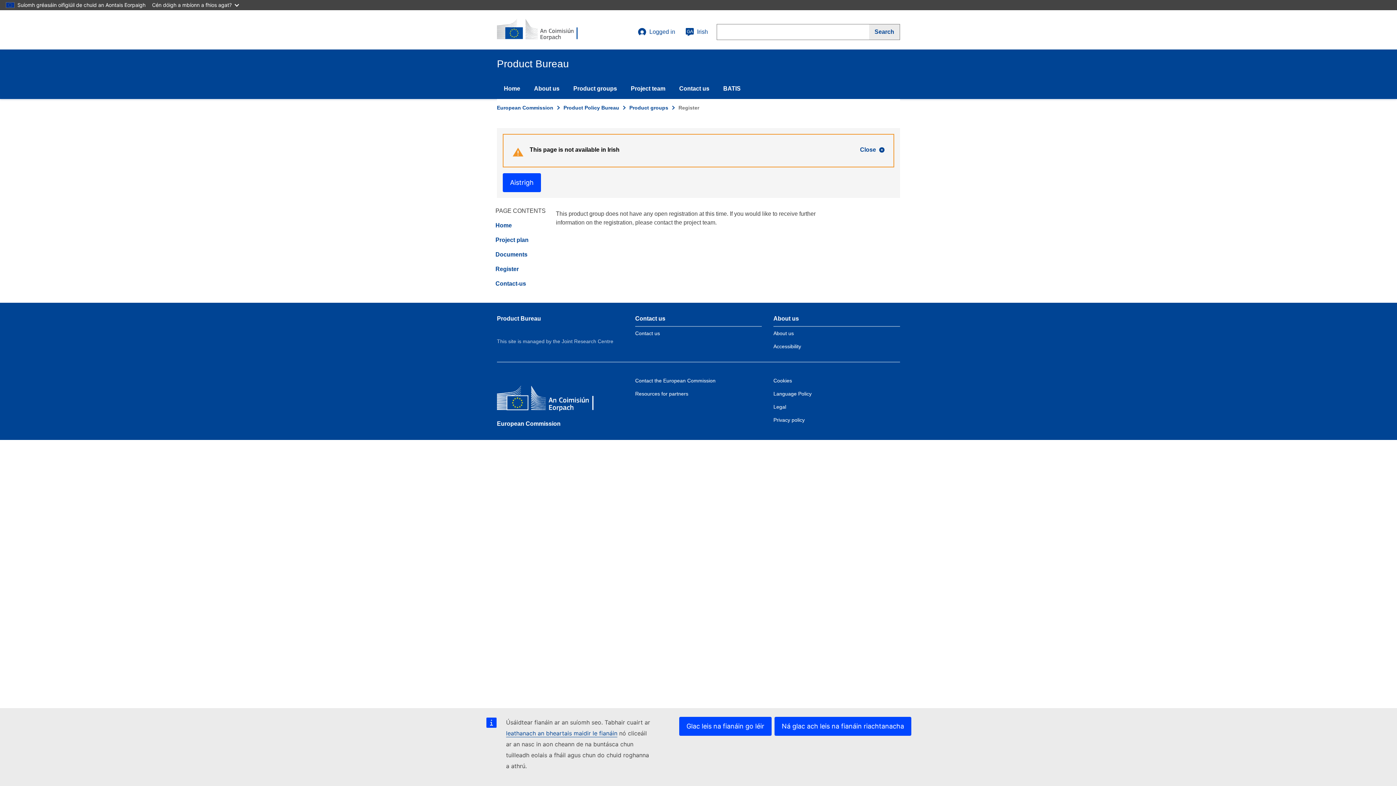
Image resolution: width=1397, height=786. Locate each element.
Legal (779, 407)
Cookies (782, 381)
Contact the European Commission (675, 381)
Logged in (662, 32)
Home (512, 89)
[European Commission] (549, 400)
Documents (511, 254)
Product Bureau (519, 318)
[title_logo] (541, 30)
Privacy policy (789, 420)
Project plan (512, 240)
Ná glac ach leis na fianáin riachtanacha (843, 726)
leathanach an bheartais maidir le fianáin (561, 733)
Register (507, 269)
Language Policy (792, 394)
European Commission (525, 108)
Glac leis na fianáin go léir (725, 726)
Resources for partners (661, 394)
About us (547, 89)
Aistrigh (522, 182)
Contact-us (510, 284)
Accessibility (787, 346)
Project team (648, 89)
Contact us (694, 89)
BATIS (732, 89)
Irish (697, 32)
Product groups (595, 89)
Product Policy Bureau (591, 108)
